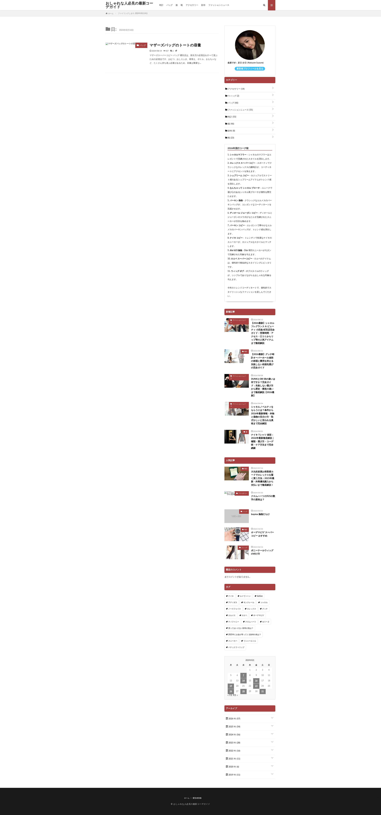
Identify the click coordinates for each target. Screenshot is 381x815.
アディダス (232, 602)
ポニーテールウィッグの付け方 (262, 552)
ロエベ (244, 615)
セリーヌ (265, 622)
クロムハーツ (250, 622)
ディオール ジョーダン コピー (244, 213)
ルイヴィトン (245, 596)
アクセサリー (192, 5)
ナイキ (231, 596)
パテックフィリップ (236, 647)
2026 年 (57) (234, 719)
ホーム (186, 798)
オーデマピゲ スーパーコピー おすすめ (262, 534)
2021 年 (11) (234, 759)
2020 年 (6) (233, 767)
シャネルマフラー (238, 155)
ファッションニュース (218, 5)
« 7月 (230, 695)
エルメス (231, 615)
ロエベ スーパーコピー (241, 259)
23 (256, 686)
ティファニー (233, 622)
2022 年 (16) (234, 751)
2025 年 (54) (234, 727)
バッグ (169, 5)
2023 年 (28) (234, 743)
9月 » (235, 695)
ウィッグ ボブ (237, 271)
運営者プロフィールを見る (249, 69)
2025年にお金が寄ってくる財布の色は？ (244, 634)
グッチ (265, 609)
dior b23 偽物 (236, 250)
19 (231, 686)
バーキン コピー (237, 225)
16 (256, 681)
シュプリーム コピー (239, 176)
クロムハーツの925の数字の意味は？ (263, 498)
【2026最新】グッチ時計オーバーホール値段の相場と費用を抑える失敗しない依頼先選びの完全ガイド (262, 361)
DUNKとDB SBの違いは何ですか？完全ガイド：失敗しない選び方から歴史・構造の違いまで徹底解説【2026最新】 (263, 387)
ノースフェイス (234, 609)
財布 (203, 5)
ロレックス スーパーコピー (242, 163)
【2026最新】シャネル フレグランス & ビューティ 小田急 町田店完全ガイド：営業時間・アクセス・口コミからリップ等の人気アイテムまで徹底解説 (263, 333)
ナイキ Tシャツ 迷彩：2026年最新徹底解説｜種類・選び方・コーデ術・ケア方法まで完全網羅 (262, 441)
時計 (161, 5)
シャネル (264, 602)
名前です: (232, 63)
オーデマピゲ (258, 615)
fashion (260, 596)
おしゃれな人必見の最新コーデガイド (129, 5)
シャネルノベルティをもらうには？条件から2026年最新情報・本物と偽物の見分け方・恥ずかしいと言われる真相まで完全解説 (262, 415)
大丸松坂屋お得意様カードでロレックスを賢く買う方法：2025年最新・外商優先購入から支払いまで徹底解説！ (262, 478)
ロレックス (251, 609)
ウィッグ (233, 96)
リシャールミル (249, 641)
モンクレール (248, 602)
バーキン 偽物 (236, 200)
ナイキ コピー (236, 238)
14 (243, 681)
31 (262, 691)
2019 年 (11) (234, 775)
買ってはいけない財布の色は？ (240, 628)
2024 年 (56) (234, 735)
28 (243, 691)
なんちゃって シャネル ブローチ (245, 188)
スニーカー (232, 641)
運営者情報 (197, 798)
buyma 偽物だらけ (260, 514)
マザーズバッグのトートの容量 (175, 45)
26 (231, 691)
